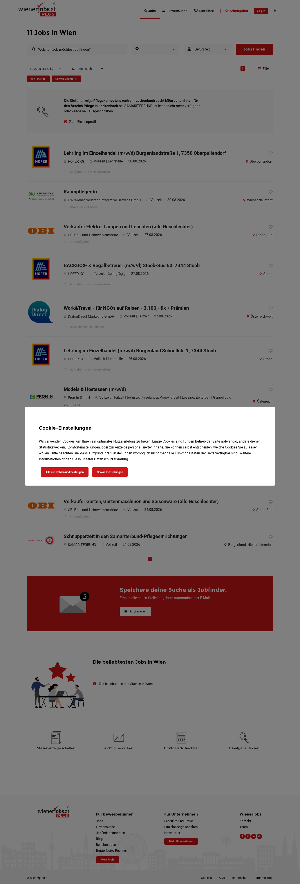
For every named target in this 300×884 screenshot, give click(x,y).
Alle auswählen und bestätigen (64, 472)
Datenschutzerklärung (111, 459)
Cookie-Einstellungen (110, 472)
